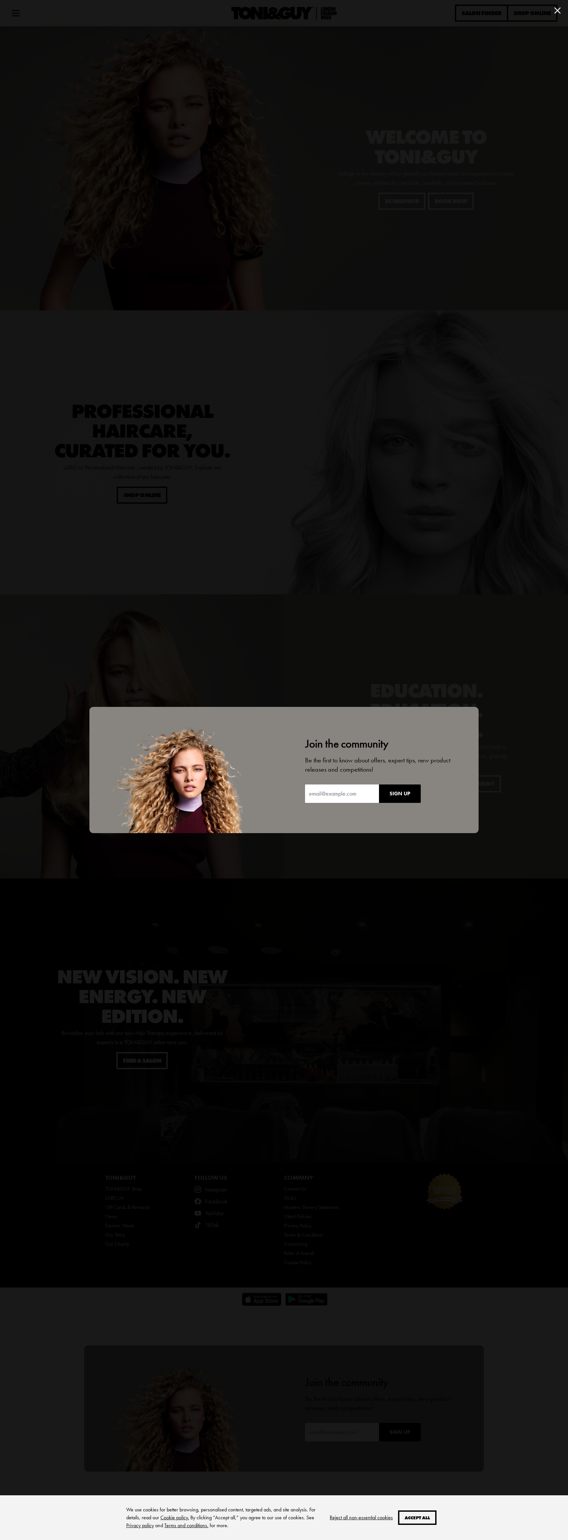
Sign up (400, 793)
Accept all (417, 1518)
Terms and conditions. (186, 1525)
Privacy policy (140, 1525)
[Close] (557, 10)
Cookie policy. (174, 1517)
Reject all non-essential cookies (361, 1517)
